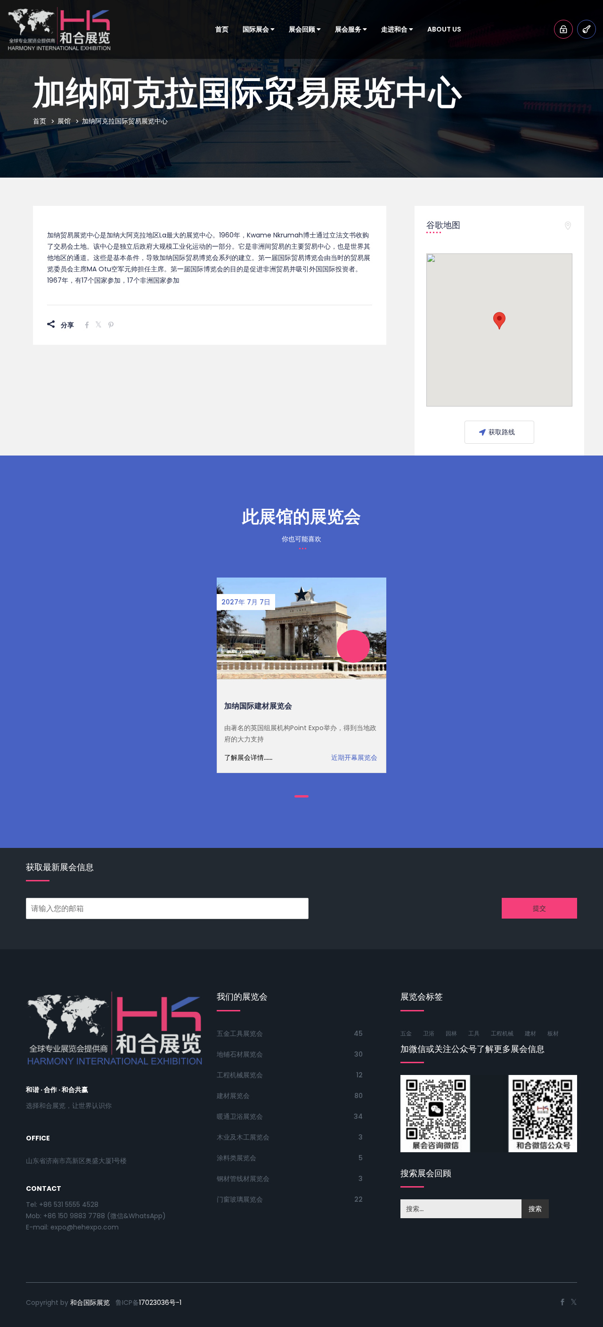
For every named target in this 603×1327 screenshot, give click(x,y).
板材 (553, 1033)
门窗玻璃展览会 (240, 1199)
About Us (444, 29)
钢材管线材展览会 (243, 1178)
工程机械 (502, 1033)
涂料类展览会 (236, 1158)
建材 (530, 1033)
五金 (406, 1033)
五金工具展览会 (240, 1033)
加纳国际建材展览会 (258, 705)
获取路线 (502, 432)
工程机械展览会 (240, 1075)
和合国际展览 (90, 1302)
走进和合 (395, 29)
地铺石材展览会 (240, 1054)
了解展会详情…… (248, 757)
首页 (221, 29)
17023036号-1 (160, 1302)
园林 (451, 1033)
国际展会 (256, 29)
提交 (539, 908)
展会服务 (349, 29)
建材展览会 (233, 1095)
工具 (474, 1033)
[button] (499, 321)
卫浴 (428, 1033)
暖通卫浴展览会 (240, 1116)
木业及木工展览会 (243, 1137)
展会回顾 (303, 29)
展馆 (64, 121)
